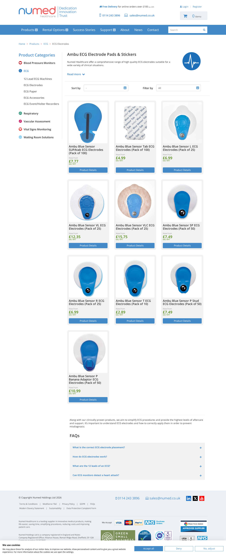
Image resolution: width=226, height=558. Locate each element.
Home (22, 43)
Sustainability (55, 508)
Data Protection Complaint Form (81, 508)
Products (34, 43)
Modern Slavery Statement (31, 508)
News (138, 30)
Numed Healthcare (48, 12)
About (124, 30)
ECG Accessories (34, 98)
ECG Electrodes (33, 85)
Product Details (88, 170)
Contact (153, 30)
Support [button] (106, 30)
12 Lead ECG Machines (38, 79)
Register (197, 6)
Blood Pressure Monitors (39, 63)
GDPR (82, 504)
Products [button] (28, 30)
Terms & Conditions (28, 504)
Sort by (76, 88)
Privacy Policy (68, 504)
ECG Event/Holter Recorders (41, 104)
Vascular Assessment (37, 121)
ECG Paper (30, 91)
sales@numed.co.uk (142, 15)
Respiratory (31, 113)
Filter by (148, 88)
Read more (74, 74)
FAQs (92, 504)
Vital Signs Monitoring (37, 129)
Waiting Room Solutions (39, 137)
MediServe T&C (50, 504)
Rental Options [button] (54, 30)
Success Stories (84, 30)
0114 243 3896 (111, 15)
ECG (46, 43)
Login (185, 6)
